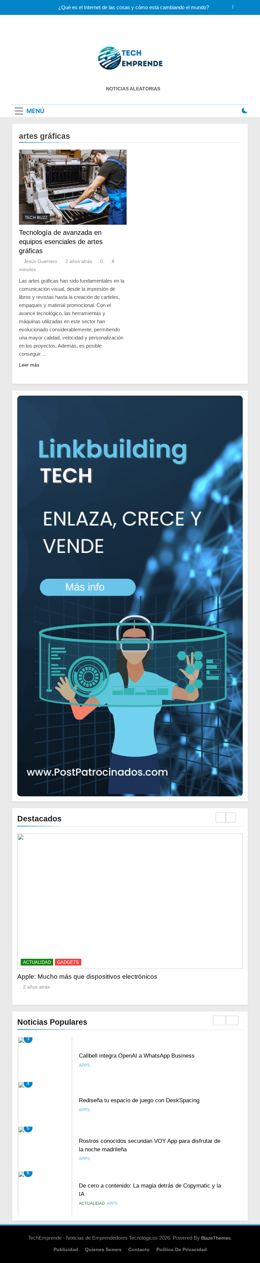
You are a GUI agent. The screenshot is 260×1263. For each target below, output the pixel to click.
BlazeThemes (216, 1238)
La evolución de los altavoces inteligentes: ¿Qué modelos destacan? (133, 7)
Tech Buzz (36, 217)
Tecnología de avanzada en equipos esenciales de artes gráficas (61, 241)
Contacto (139, 1249)
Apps (84, 1065)
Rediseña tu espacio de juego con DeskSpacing (139, 1055)
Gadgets (105, 962)
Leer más (29, 365)
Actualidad (74, 962)
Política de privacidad (181, 1249)
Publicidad (65, 1249)
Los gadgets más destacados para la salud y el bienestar (138, 976)
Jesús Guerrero (40, 261)
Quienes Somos (103, 1249)
